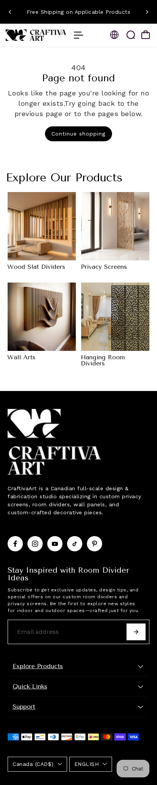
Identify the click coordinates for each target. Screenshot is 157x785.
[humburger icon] (78, 35)
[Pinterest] (94, 543)
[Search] (130, 34)
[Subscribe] (136, 632)
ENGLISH (86, 764)
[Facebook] (15, 543)
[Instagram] (35, 543)
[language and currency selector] (114, 34)
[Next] (146, 11)
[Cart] (145, 34)
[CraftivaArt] (36, 34)
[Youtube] (54, 543)
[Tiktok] (74, 543)
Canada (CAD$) (33, 764)
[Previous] (10, 11)
